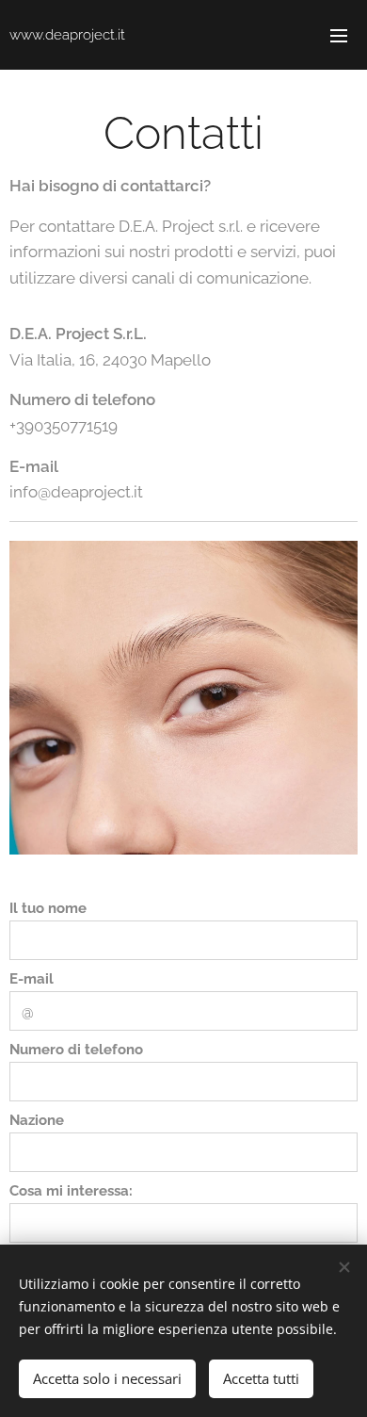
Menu (339, 35)
